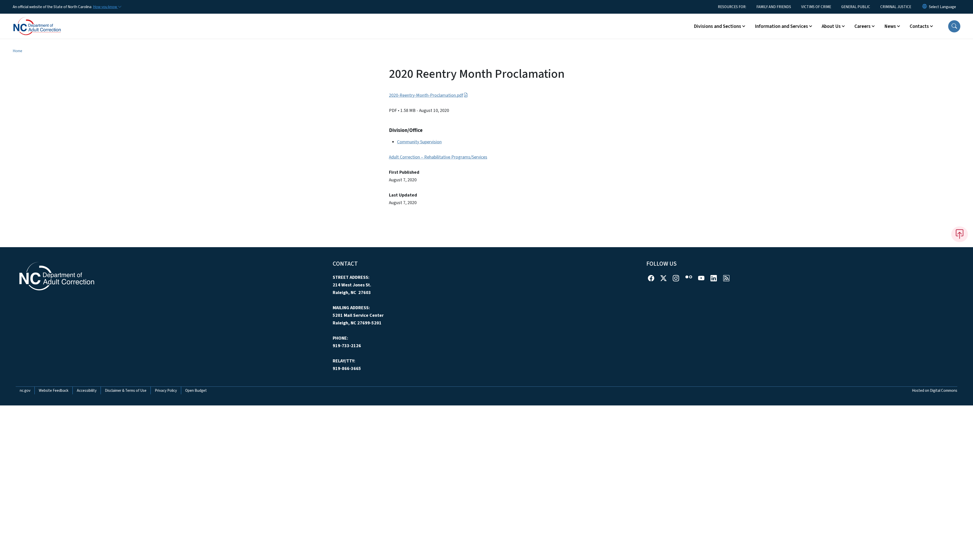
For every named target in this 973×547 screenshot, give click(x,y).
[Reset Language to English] (924, 7)
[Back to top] (959, 234)
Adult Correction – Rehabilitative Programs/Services (438, 157)
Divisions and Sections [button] (717, 26)
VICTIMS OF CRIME (816, 7)
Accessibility (87, 390)
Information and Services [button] (781, 26)
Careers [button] (862, 26)
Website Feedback (53, 390)
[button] (954, 26)
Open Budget (196, 390)
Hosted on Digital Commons (934, 390)
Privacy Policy (166, 390)
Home (17, 51)
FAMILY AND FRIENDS (773, 7)
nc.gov (25, 390)
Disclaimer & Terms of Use (125, 390)
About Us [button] (831, 26)
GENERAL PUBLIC (855, 7)
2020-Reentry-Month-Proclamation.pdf (426, 95)
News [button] (890, 26)
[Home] (44, 20)
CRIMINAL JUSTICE (895, 7)
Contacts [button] (919, 26)
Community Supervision (419, 142)
